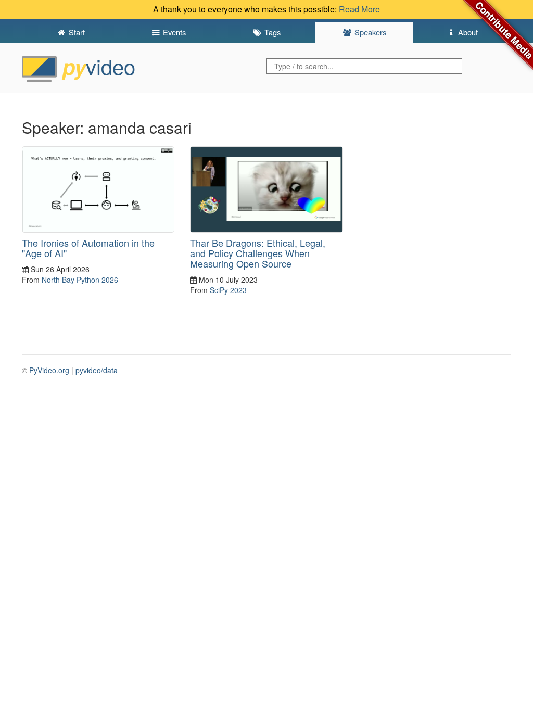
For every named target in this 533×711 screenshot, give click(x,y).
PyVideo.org (49, 370)
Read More (359, 9)
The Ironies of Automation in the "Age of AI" (88, 248)
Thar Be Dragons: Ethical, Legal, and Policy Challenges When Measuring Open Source (257, 253)
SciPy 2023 (228, 290)
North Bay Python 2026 (80, 279)
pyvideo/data (96, 370)
